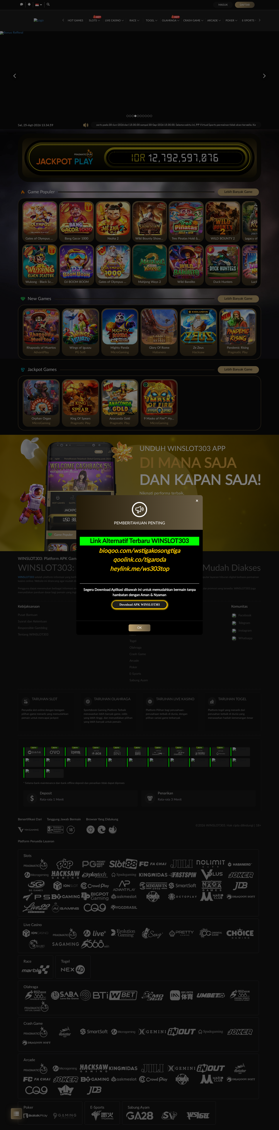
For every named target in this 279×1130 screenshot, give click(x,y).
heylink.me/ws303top (139, 569)
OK (139, 627)
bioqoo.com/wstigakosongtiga (139, 551)
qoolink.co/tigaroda (139, 560)
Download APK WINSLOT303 (139, 604)
